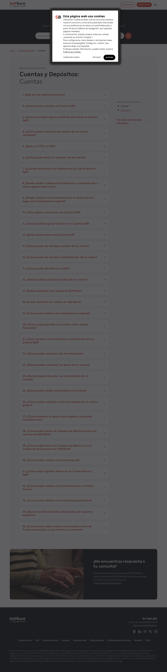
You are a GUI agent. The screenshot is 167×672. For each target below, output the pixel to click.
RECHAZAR (96, 57)
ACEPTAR (109, 57)
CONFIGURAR (71, 57)
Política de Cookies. (72, 52)
